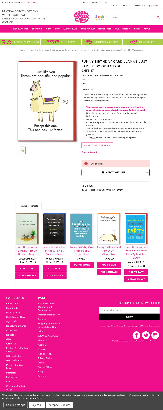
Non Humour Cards (16, 325)
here (93, 137)
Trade (41, 362)
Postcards (11, 372)
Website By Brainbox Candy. (148, 341)
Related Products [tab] (28, 205)
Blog (40, 371)
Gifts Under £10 (14, 360)
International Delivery (49, 314)
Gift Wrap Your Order (48, 335)
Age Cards (11, 321)
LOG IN (114, 5)
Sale (117, 29)
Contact (42, 349)
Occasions (37, 29)
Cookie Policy (45, 353)
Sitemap (42, 375)
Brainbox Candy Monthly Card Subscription (46, 307)
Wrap (48, 29)
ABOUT (147, 29)
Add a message (27, 275)
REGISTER (126, 5)
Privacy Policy (45, 358)
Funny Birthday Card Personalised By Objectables (82, 250)
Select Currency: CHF (95, 2)
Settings (20, 405)
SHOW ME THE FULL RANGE (97, 145)
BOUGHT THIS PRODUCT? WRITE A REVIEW (102, 189)
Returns (42, 319)
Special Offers (45, 367)
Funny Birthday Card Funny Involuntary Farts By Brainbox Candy (136, 252)
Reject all (37, 405)
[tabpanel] (27, 246)
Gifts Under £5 (13, 355)
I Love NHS (44, 340)
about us (43, 344)
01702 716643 (31, 2)
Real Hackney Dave (15, 316)
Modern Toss (104, 29)
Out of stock (82, 264)
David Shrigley (88, 29)
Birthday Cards (20, 29)
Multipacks (11, 377)
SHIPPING (126, 29)
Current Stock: (89, 152)
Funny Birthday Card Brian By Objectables (109, 250)
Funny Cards (12, 303)
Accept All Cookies (59, 405)
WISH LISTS (140, 5)
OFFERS (137, 29)
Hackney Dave (70, 29)
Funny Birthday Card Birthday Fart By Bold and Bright (27, 250)
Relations (11, 334)
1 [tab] (82, 284)
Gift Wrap (11, 343)
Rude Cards (12, 307)
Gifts (57, 29)
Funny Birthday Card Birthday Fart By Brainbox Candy (55, 250)
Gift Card (42, 331)
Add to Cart (27, 268)
